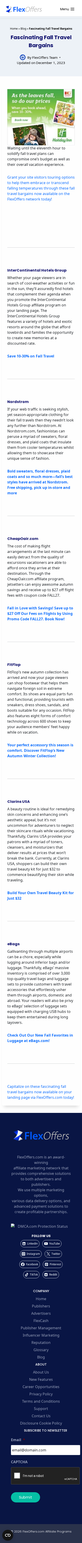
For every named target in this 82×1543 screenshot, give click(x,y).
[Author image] (23, 57)
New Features (41, 1379)
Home (14, 29)
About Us (41, 1372)
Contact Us (41, 1415)
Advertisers (41, 1313)
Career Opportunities (41, 1386)
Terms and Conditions (41, 1401)
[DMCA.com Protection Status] (41, 1226)
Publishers (41, 1306)
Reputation (41, 1342)
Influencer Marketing (41, 1335)
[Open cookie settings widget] (7, 1535)
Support (41, 1408)
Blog (23, 29)
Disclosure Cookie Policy (41, 1423)
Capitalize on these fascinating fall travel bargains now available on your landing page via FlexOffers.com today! (40, 1092)
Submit (25, 1497)
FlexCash (41, 1320)
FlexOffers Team (45, 57)
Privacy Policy (41, 1394)
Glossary (41, 1349)
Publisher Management (41, 1327)
